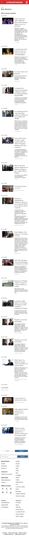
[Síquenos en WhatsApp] (6, 492)
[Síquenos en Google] (10, 493)
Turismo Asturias (20, 514)
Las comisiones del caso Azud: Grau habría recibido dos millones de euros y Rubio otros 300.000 (21, 114)
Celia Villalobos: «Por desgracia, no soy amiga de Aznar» (20, 234)
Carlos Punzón (18, 353)
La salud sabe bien (20, 511)
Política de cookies (23, 532)
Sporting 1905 (4, 504)
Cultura (17, 479)
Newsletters (4, 466)
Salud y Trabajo (19, 516)
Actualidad (18, 475)
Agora (17, 504)
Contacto (3, 482)
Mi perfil (3, 463)
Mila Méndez (17, 253)
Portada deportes (5, 502)
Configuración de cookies (20, 534)
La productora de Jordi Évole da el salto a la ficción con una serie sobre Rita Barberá (20, 51)
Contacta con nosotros (6, 474)
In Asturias (18, 502)
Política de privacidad (12, 532)
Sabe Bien (18, 507)
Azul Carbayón (4, 507)
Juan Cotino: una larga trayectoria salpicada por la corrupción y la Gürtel (21, 262)
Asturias (18, 463)
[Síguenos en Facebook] (3, 489)
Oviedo (17, 466)
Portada (17, 461)
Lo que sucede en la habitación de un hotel (20, 399)
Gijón (17, 468)
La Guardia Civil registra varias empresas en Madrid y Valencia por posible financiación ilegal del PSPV (20, 91)
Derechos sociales (20, 496)
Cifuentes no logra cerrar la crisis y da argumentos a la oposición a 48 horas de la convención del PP (20, 431)
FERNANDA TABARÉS (19, 402)
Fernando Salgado (19, 190)
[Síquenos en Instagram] (10, 489)
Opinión (17, 477)
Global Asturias (19, 482)
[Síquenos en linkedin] (3, 492)
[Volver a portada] (14, 2)
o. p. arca (16, 421)
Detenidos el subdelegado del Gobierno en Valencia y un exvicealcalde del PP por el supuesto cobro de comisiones (21, 203)
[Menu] (2, 2)
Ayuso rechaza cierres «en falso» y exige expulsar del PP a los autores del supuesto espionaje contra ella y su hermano (20, 142)
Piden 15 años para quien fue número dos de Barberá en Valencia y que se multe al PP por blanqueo (21, 169)
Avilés (17, 470)
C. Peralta (17, 42)
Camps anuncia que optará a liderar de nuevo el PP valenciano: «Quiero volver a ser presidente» (20, 22)
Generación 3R (19, 509)
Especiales (18, 491)
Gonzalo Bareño (18, 158)
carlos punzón (18, 333)
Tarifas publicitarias (5, 480)
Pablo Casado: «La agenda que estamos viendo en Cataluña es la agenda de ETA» (21, 362)
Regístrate (3, 468)
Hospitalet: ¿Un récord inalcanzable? (20, 320)
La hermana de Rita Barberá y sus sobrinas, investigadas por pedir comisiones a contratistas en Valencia (20, 304)
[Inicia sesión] (26, 2)
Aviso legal (4, 532)
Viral (17, 484)
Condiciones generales (8, 534)
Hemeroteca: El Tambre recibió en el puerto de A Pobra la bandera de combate (20, 283)
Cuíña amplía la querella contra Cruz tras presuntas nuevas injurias (21, 411)
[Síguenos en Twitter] (6, 489)
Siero (17, 473)
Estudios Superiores (21, 493)
